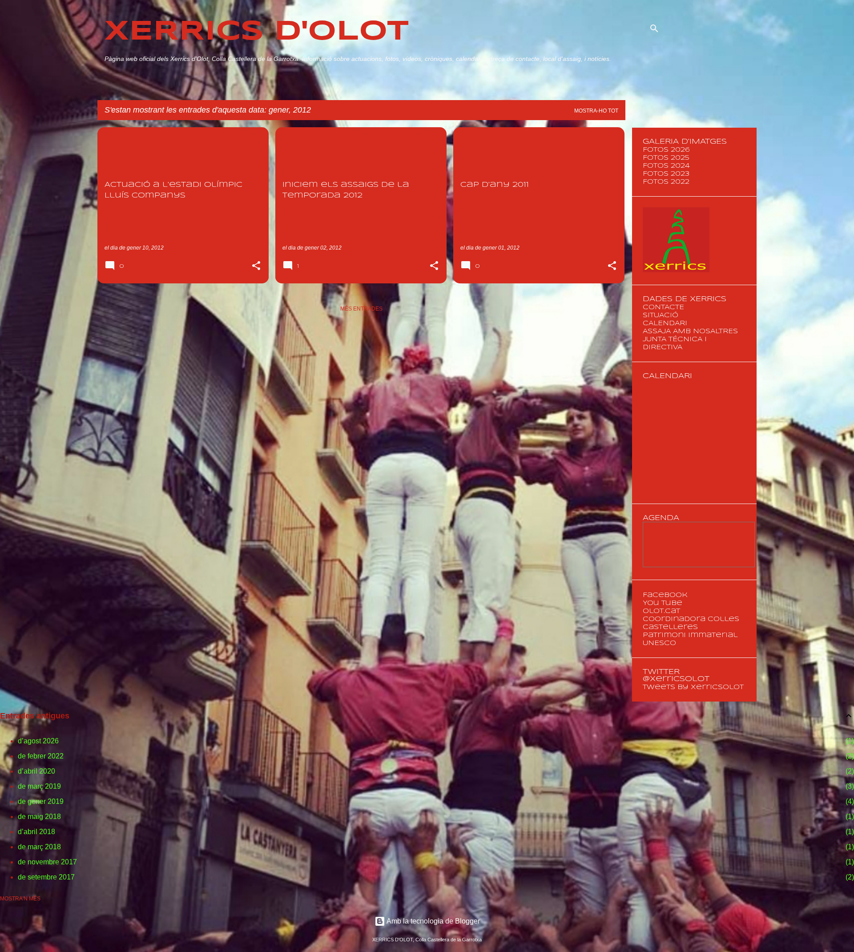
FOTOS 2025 (666, 158)
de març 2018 (39, 847)
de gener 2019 (41, 801)
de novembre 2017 (47, 862)
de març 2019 (39, 786)
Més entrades (361, 309)
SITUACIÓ (660, 315)
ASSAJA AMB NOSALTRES (690, 331)
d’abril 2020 (36, 771)
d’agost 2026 (38, 741)
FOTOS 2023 (666, 174)
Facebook (665, 595)
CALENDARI (665, 323)
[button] (256, 266)
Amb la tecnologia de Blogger (432, 921)
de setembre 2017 (46, 877)
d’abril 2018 (36, 831)
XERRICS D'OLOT (257, 32)
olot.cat (661, 611)
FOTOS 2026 (666, 150)
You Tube (662, 603)
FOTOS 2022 (666, 182)
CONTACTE (663, 307)
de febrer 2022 (41, 756)
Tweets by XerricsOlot (693, 687)
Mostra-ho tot (596, 111)
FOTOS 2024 (666, 166)
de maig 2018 (39, 816)
